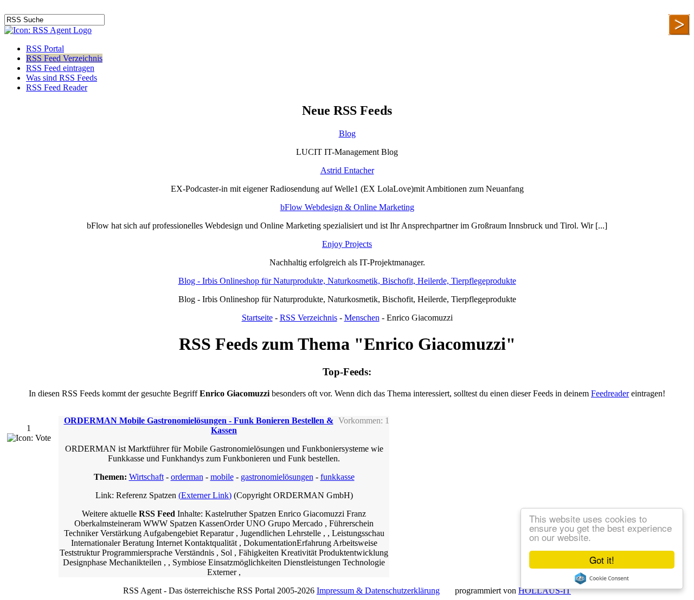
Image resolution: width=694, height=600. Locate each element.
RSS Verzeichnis (308, 317)
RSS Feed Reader (56, 87)
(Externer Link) (205, 495)
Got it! (601, 559)
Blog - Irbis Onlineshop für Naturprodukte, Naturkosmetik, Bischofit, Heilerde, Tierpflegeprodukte (347, 280)
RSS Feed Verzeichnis (64, 58)
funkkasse (337, 476)
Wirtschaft (146, 476)
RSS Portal (45, 48)
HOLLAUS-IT (544, 590)
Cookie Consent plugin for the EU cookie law (602, 578)
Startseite (257, 317)
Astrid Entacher (347, 170)
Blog (347, 133)
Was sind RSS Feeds (61, 77)
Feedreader (610, 393)
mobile (222, 476)
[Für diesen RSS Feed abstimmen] (29, 438)
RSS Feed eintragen (60, 68)
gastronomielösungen (277, 476)
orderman (187, 476)
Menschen (362, 317)
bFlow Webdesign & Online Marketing (347, 207)
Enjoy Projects (347, 244)
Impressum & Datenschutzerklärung (378, 590)
